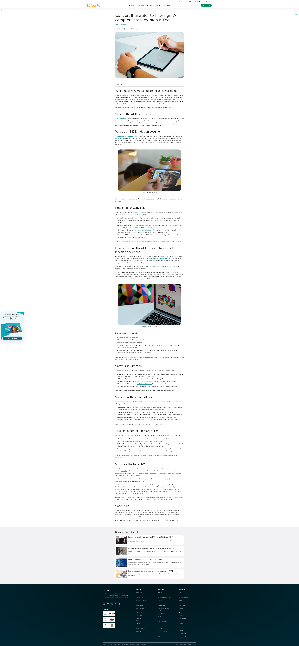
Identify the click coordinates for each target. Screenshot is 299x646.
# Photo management (121, 24)
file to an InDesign (140, 212)
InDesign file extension (125, 136)
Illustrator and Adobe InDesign (160, 258)
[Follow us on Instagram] (104, 603)
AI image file (122, 119)
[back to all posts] (2, 10)
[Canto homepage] (93, 5)
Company (180, 1)
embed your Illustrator (144, 384)
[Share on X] (295, 10)
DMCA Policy (117, 644)
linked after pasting (160, 266)
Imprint (104, 644)
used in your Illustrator (145, 230)
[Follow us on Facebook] (119, 603)
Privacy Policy (110, 644)
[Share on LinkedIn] (295, 14)
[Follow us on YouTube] (108, 603)
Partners (189, 1)
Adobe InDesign (120, 138)
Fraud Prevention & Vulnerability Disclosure (130, 644)
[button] (149, 84)
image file (124, 471)
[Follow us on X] (115, 603)
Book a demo (206, 5)
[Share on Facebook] (295, 18)
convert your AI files (149, 357)
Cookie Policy (143, 644)
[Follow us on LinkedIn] (111, 603)
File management (121, 108)
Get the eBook (12, 338)
